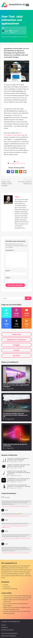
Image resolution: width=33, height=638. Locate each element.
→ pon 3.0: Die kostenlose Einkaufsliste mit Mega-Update (15, 506)
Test (11, 163)
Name (8, 270)
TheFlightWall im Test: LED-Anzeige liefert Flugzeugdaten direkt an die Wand (18, 479)
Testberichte (16, 334)
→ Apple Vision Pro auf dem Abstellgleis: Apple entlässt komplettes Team (14, 526)
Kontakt (17, 350)
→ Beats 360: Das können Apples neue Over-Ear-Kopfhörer (15, 553)
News (17, 161)
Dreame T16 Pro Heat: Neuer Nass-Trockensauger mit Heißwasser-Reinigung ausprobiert (18, 472)
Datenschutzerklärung (10, 589)
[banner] (13, 5)
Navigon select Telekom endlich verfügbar (6, 183)
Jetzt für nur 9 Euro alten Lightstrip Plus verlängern (16, 385)
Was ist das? (24, 36)
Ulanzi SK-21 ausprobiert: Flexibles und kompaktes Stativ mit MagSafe (18, 459)
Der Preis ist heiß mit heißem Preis (25, 183)
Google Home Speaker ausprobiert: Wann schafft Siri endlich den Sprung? (18, 465)
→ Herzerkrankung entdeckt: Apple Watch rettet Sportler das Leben (15, 539)
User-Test (22, 163)
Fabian (6, 31)
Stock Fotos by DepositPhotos (9, 633)
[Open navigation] (27, 5)
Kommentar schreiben (14, 31)
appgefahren (15, 163)
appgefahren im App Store (16, 340)
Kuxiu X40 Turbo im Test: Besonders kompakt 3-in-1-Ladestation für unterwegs (18, 485)
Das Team (16, 356)
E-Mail (8, 278)
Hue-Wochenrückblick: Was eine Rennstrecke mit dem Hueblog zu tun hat (15, 415)
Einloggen (16, 345)
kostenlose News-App (16, 576)
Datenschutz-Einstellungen (8, 636)
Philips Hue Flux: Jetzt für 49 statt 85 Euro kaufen (15, 445)
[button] (8, 171)
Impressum (6, 587)
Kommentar (10, 250)
